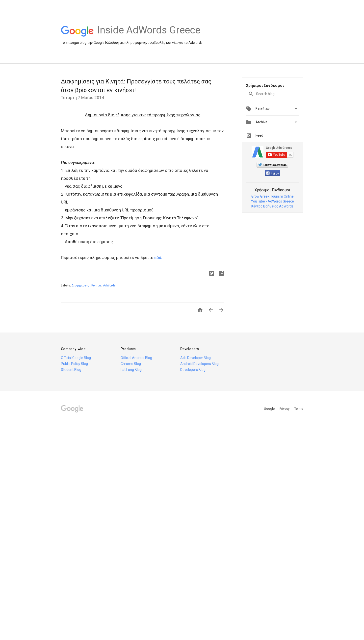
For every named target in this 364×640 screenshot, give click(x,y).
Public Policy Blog (74, 364)
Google (269, 408)
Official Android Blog (136, 358)
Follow (275, 173)
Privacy (285, 408)
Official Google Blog (76, 358)
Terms (298, 408)
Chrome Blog (131, 364)
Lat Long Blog (131, 370)
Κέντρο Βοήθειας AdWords (272, 206)
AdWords (109, 285)
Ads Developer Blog (195, 358)
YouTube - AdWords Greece (272, 201)
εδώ (158, 257)
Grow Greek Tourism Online (272, 196)
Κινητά (96, 285)
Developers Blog (193, 370)
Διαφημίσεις (81, 285)
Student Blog (71, 370)
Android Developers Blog (199, 364)
